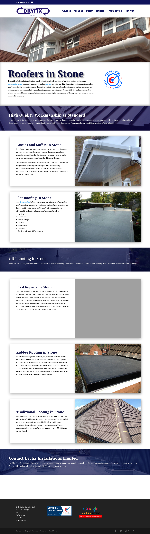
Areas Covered (116, 11)
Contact (129, 11)
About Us (78, 11)
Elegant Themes (31, 531)
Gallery (89, 11)
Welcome (66, 11)
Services (100, 11)
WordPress (53, 531)
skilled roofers (25, 202)
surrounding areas (15, 84)
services (48, 84)
